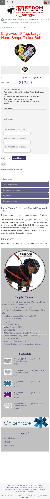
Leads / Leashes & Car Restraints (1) (19, 316)
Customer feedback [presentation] (10, 201)
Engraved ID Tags (11, 324)
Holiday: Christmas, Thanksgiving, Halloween (23, 344)
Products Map (9, 445)
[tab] (25, 179)
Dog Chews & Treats (12, 319)
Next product (23, 27)
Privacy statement (12, 487)
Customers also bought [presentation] (11, 190)
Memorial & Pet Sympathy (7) (16, 341)
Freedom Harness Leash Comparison (17, 489)
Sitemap (6, 442)
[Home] (2, 19)
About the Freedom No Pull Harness (31, 487)
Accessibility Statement (37, 489)
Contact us (18, 485)
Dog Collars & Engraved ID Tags (17, 307)
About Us (26, 485)
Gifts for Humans (10, 338)
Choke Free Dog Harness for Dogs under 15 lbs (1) (23, 311)
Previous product (8, 27)
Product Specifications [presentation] (11, 185)
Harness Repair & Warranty (25, 492)
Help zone (10, 485)
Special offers (9, 438)
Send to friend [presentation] (8, 196)
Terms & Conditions (37, 485)
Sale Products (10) (13, 327)
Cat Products (9, 330)
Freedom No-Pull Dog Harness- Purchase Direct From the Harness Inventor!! (23, 303)
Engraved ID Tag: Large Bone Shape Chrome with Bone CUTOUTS (29, 405)
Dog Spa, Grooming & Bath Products (21, 333)
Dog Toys (7, 321)
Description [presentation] (7, 179)
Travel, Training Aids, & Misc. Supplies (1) (21, 336)
